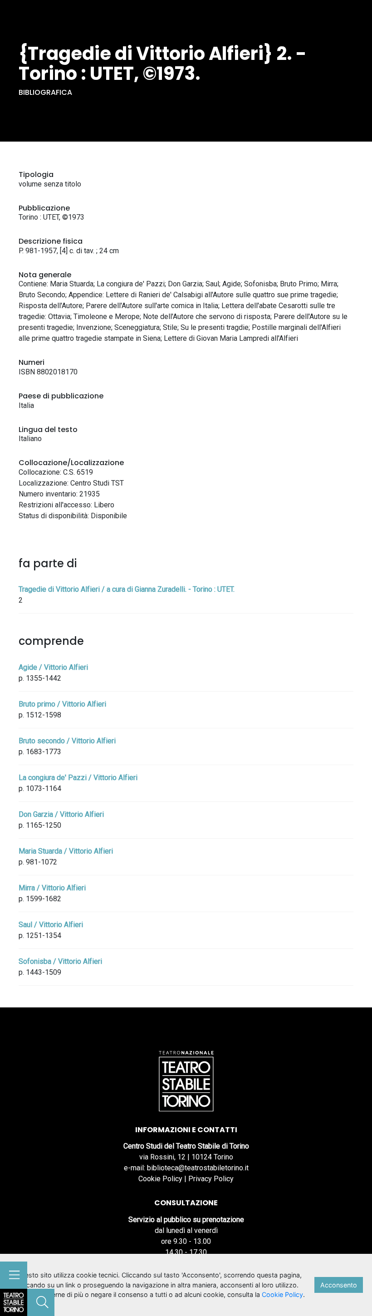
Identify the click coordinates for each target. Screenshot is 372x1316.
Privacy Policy (211, 1178)
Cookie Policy (160, 1178)
